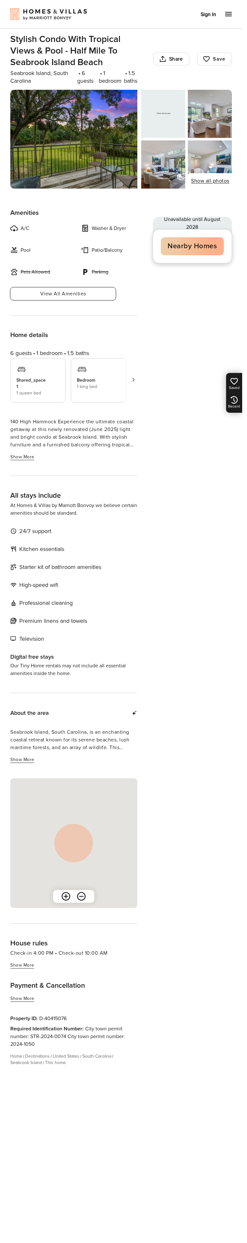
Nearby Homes (192, 246)
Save (219, 59)
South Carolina (96, 1056)
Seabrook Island (26, 1062)
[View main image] (73, 139)
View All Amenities (63, 294)
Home (16, 1056)
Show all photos (210, 181)
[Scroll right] (133, 380)
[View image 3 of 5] (210, 114)
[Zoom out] (81, 896)
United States (66, 1056)
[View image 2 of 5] (163, 114)
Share (176, 59)
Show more (22, 457)
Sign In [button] (208, 14)
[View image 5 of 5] (210, 164)
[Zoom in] (66, 896)
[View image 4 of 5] (163, 164)
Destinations (37, 1056)
